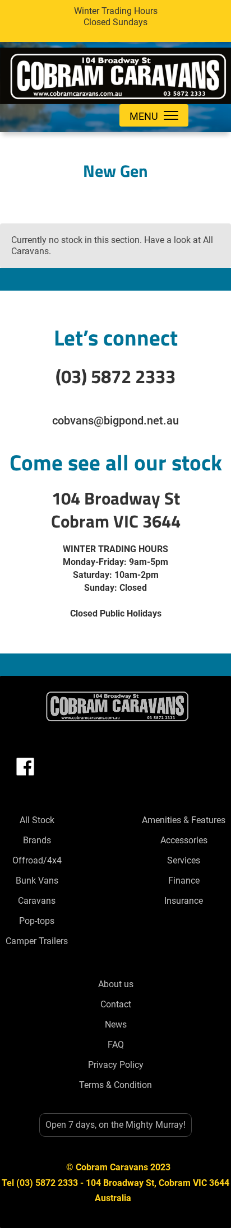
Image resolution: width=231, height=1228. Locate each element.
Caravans (37, 900)
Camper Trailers (37, 941)
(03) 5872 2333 (115, 376)
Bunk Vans (37, 880)
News (116, 1024)
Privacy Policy (116, 1064)
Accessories (183, 840)
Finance (184, 880)
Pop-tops (36, 921)
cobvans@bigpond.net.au (115, 420)
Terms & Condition (115, 1085)
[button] (153, 115)
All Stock (37, 820)
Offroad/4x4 (37, 860)
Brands (37, 840)
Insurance (183, 900)
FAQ (116, 1044)
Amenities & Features (183, 820)
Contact (115, 1004)
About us (115, 984)
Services (183, 860)
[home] (115, 73)
